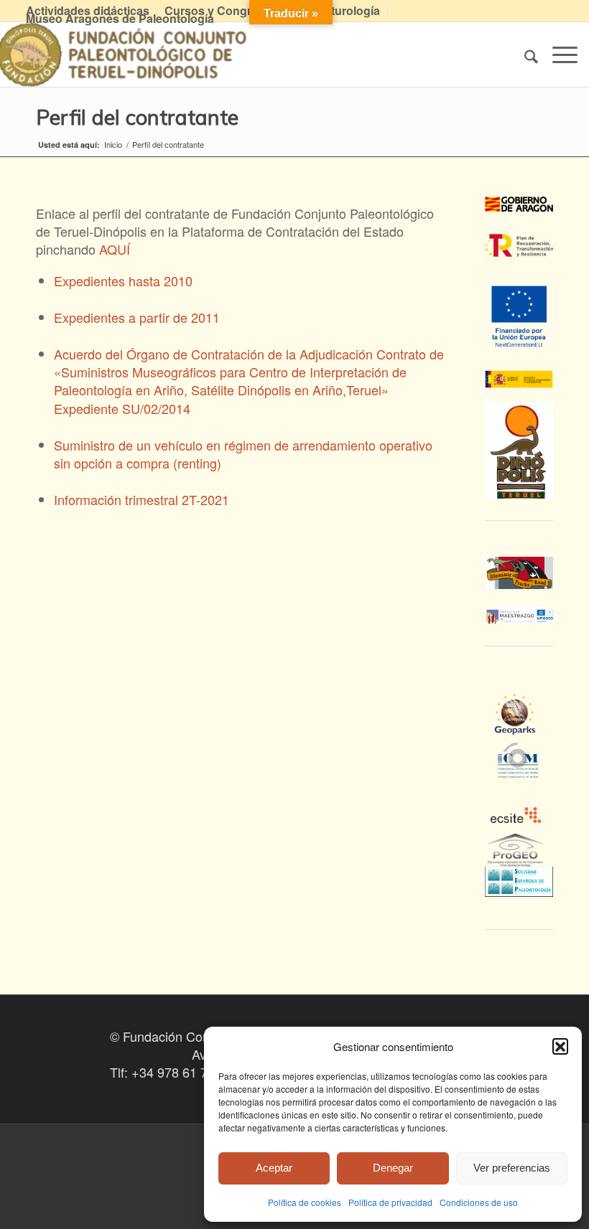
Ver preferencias (511, 1168)
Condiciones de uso (479, 1202)
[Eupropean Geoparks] (519, 726)
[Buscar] (524, 54)
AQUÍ (114, 249)
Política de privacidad (390, 1202)
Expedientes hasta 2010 (123, 280)
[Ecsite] (519, 791)
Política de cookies (304, 1202)
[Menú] (558, 54)
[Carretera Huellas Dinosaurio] (519, 573)
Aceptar (274, 1168)
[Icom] (519, 772)
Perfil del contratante (137, 117)
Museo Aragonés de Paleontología (120, 18)
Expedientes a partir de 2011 (137, 317)
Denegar (393, 1168)
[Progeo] (519, 857)
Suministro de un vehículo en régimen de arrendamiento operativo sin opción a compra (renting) (243, 453)
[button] (560, 1046)
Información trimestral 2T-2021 (141, 499)
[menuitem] (221, 11)
